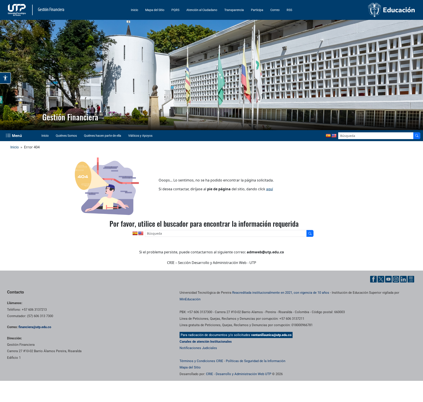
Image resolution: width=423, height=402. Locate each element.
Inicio (134, 10)
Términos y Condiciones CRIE (201, 361)
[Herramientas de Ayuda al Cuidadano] (411, 279)
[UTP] (17, 10)
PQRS (175, 10)
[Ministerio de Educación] (368, 10)
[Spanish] (328, 136)
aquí (269, 189)
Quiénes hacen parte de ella (102, 135)
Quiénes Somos (66, 135)
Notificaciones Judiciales (198, 348)
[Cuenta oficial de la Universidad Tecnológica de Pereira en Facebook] (373, 279)
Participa (257, 10)
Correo (275, 10)
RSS (289, 10)
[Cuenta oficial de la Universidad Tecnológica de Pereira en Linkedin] (403, 279)
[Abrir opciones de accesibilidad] (5, 78)
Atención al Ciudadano (201, 10)
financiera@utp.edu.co (35, 327)
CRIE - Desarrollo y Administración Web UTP (238, 374)
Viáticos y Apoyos (140, 135)
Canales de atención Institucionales (206, 342)
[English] (334, 136)
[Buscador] (416, 135)
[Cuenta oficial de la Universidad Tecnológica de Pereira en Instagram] (396, 279)
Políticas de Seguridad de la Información (255, 361)
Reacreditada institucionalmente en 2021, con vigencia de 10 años (280, 293)
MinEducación (190, 299)
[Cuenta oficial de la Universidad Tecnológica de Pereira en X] (381, 279)
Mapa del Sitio (154, 10)
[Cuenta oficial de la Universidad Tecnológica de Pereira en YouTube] (388, 279)
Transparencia (234, 10)
